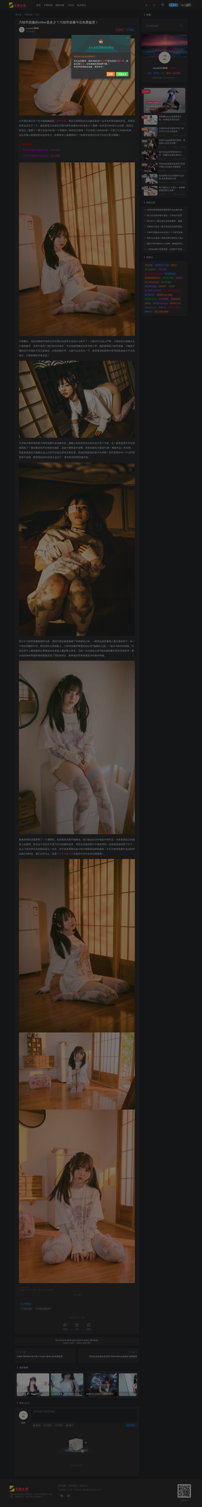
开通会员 (122, 74)
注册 (111, 74)
